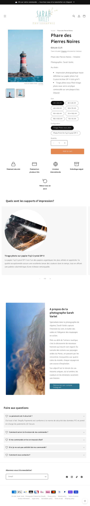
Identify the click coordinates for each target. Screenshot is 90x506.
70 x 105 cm (72, 113)
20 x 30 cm (57, 103)
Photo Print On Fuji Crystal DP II (65, 133)
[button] (5, 16)
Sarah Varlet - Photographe (25, 496)
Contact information (24, 499)
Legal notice (35, 499)
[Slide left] (39, 278)
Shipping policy (69, 499)
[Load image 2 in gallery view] (20, 93)
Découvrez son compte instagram (62, 386)
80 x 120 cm (57, 118)
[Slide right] (50, 278)
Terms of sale (59, 499)
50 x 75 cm (72, 108)
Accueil (53, 31)
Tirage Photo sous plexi (62, 127)
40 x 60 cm (57, 108)
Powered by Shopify (39, 496)
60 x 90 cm (57, 113)
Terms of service (73, 496)
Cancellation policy (46, 499)
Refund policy (62, 496)
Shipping (64, 51)
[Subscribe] (45, 476)
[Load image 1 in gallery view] (10, 93)
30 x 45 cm (72, 103)
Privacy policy (52, 496)
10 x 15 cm (72, 118)
